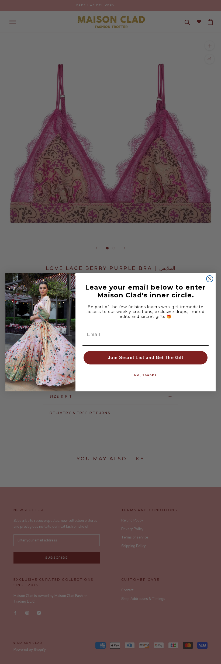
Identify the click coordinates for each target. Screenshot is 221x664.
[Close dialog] (209, 279)
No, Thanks (145, 375)
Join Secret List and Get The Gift (145, 357)
